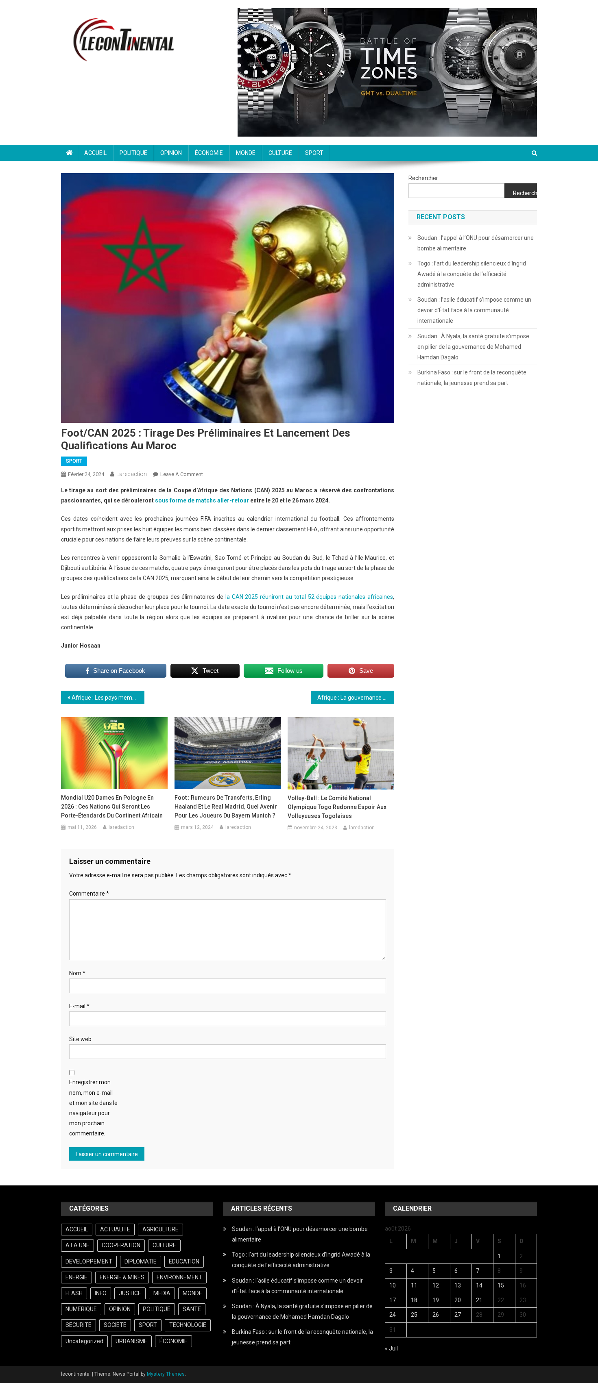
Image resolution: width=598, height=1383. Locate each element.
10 (392, 1285)
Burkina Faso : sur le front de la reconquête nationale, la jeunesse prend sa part (471, 377)
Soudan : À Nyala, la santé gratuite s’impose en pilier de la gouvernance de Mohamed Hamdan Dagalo (473, 347)
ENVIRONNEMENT (179, 1277)
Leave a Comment (181, 474)
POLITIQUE (133, 153)
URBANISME (131, 1341)
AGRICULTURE (160, 1229)
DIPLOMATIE (140, 1261)
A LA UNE (77, 1245)
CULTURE (280, 153)
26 (435, 1314)
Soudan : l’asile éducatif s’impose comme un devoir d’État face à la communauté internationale (474, 310)
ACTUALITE (115, 1229)
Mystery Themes (166, 1374)
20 (457, 1300)
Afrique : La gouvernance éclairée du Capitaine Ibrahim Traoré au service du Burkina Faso (355, 697)
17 (392, 1300)
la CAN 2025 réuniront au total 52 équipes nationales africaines (309, 597)
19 (435, 1300)
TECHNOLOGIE (187, 1325)
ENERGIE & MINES (122, 1277)
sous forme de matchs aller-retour (202, 500)
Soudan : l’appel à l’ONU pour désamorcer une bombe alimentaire (475, 243)
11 (414, 1285)
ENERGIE (76, 1277)
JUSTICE (130, 1293)
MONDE (245, 153)
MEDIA (161, 1293)
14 (479, 1285)
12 (435, 1285)
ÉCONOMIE (209, 153)
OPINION (171, 153)
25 (414, 1314)
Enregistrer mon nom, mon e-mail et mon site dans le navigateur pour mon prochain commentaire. (93, 1108)
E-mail (79, 1006)
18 (414, 1300)
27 (457, 1314)
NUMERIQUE (81, 1309)
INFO (101, 1293)
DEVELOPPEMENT (88, 1261)
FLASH (74, 1293)
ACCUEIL (95, 153)
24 (392, 1314)
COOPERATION (121, 1245)
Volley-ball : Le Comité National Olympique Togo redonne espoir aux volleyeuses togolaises (337, 807)
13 (457, 1285)
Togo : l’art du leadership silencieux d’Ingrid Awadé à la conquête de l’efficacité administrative (471, 274)
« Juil (391, 1348)
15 (501, 1285)
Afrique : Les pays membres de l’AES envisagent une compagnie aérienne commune (108, 697)
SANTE (192, 1309)
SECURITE (78, 1325)
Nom (77, 973)
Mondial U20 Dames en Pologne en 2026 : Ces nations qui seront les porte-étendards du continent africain (112, 806)
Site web (80, 1039)
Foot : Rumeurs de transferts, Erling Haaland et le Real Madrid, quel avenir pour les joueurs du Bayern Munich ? (226, 806)
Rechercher (423, 178)
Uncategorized (84, 1341)
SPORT (314, 153)
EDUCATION (184, 1261)
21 (479, 1300)
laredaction (131, 474)
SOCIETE (115, 1325)
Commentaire (89, 893)
